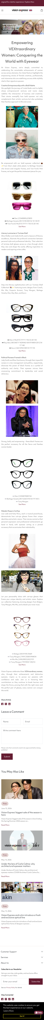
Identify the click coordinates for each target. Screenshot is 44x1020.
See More (22, 226)
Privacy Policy (10, 987)
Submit (7, 756)
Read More (5, 825)
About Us (5, 963)
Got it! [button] (22, 1016)
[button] (2, 10)
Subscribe (36, 981)
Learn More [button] (8, 1010)
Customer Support (9, 951)
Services (4, 957)
